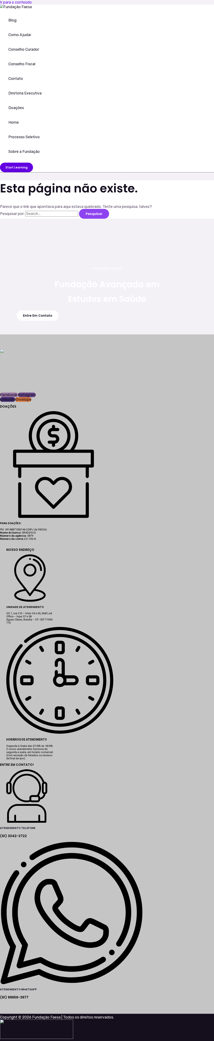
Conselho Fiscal (21, 64)
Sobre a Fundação (24, 151)
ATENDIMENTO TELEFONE (18, 828)
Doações (16, 107)
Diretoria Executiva (25, 93)
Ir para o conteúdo (16, 2)
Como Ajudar (19, 35)
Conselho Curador (23, 49)
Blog (12, 20)
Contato (15, 78)
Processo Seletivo (24, 137)
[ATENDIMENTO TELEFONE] (27, 821)
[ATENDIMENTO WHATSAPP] (71, 983)
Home (13, 122)
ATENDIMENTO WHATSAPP (18, 989)
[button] (16, 167)
